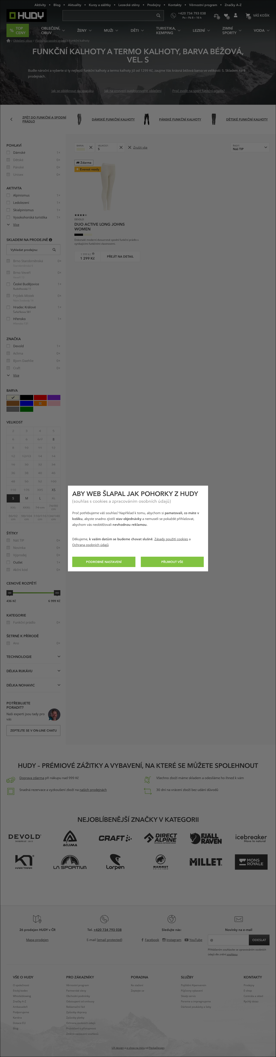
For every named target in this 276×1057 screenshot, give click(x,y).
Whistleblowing (22, 996)
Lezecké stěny (129, 5)
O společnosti (21, 985)
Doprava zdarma (31, 778)
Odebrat (90, 147)
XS (53, 490)
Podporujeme (21, 1012)
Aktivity (40, 5)
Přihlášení (235, 15)
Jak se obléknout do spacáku (73, 91)
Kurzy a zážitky (100, 5)
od (9, 592)
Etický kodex (20, 991)
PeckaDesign (157, 1048)
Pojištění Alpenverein (193, 985)
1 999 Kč (84, 254)
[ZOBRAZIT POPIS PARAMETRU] (50, 240)
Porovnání (216, 15)
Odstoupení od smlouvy (80, 1001)
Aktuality (74, 5)
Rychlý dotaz (251, 1001)
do (57, 592)
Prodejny (154, 5)
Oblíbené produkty (226, 15)
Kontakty (175, 5)
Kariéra (17, 1018)
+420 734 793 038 (108, 930)
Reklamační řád (75, 1007)
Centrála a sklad (253, 996)
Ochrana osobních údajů (90, 545)
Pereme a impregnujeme (196, 1001)
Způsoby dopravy (76, 1012)
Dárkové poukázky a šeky (196, 1007)
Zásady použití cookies (171, 539)
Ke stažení (137, 985)
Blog (56, 5)
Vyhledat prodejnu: (24, 250)
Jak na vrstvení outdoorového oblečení (133, 91)
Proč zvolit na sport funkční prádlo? (198, 91)
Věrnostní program (203, 5)
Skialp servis (188, 996)
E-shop (248, 991)
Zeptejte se (137, 991)
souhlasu (232, 954)
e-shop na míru (136, 1048)
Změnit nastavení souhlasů (82, 1034)
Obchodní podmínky (78, 996)
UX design (118, 1048)
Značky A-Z (233, 5)
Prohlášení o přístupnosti (81, 1028)
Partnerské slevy (76, 991)
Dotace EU (19, 1023)
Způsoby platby (75, 1018)
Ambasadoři (20, 1007)
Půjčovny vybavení (192, 991)
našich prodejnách (93, 790)
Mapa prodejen (37, 940)
